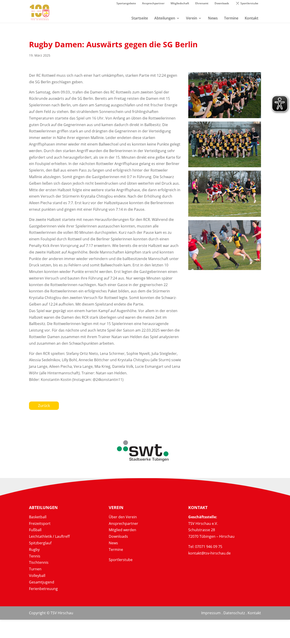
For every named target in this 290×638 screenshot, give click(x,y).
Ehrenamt (201, 3)
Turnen (35, 568)
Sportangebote (126, 3)
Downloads (222, 3)
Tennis (34, 556)
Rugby (34, 549)
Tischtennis (38, 562)
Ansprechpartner (153, 3)
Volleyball (37, 575)
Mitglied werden (122, 529)
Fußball (35, 529)
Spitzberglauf (40, 542)
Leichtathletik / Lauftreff (49, 536)
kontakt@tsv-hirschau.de (209, 553)
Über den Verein (123, 516)
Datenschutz (234, 612)
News (113, 542)
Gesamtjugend (41, 582)
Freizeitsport (40, 523)
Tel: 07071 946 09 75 (205, 546)
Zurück (44, 405)
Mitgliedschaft (180, 3)
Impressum (211, 612)
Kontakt (254, 612)
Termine (116, 549)
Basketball (37, 516)
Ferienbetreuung (43, 588)
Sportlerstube (249, 3)
